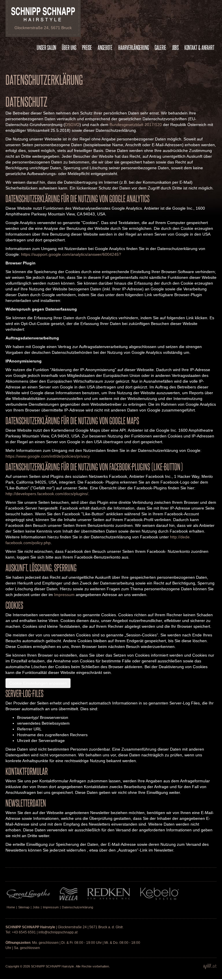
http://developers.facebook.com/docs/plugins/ (46, 493)
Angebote (105, 47)
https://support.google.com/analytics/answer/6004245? (71, 254)
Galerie (160, 47)
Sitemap (23, 907)
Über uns (69, 47)
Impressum (64, 594)
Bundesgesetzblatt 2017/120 (136, 124)
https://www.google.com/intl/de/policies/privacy (47, 456)
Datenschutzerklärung (77, 907)
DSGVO (72, 124)
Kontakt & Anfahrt (199, 47)
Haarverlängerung (133, 47)
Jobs (175, 47)
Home (11, 907)
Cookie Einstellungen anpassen (38, 683)
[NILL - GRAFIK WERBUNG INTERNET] (210, 968)
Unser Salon (46, 47)
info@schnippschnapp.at (57, 932)
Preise (87, 47)
